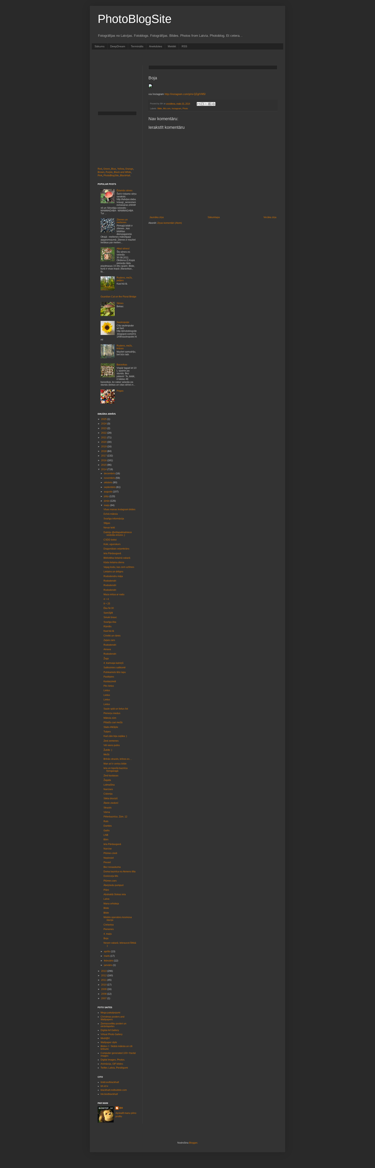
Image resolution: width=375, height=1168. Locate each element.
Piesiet (107, 862)
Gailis (107, 830)
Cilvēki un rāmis (112, 635)
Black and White (122, 172)
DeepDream (117, 46)
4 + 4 (106, 599)
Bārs (106, 839)
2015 (104, 465)
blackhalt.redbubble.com (114, 1090)
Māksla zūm (110, 718)
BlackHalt (125, 175)
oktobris (108, 482)
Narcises (108, 789)
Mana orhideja (111, 903)
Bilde (159, 108)
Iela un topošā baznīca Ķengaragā (116, 769)
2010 (104, 984)
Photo (185, 108)
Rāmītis (108, 626)
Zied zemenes (111, 740)
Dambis (108, 825)
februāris (109, 960)
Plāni (106, 890)
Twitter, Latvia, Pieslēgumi (114, 1067)
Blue (113, 168)
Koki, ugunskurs (112, 544)
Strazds (108, 807)
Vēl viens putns (112, 745)
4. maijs (108, 934)
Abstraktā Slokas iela (115, 894)
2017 (104, 455)
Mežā (106, 754)
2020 (104, 442)
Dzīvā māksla (111, 514)
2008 (104, 994)
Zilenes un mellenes (122, 221)
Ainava (107, 649)
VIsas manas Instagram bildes (119, 509)
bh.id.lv (104, 1086)
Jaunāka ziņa (156, 217)
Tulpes (107, 731)
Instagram (176, 108)
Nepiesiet (109, 858)
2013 (104, 971)
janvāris (108, 965)
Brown (101, 172)
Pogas (120, 390)
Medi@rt (105, 1038)
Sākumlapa (214, 217)
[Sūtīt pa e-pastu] (199, 104)
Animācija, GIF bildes (112, 1063)
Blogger (193, 1142)
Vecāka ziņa (269, 217)
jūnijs (107, 500)
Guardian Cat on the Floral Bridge (118, 296)
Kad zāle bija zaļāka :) (115, 736)
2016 (104, 460)
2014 (104, 469)
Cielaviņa (109, 924)
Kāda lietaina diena (114, 562)
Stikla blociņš (111, 798)
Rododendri (110, 580)
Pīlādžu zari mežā (113, 722)
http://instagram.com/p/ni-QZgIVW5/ (185, 94)
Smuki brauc (110, 617)
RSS (184, 46)
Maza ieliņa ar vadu (114, 594)
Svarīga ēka (110, 622)
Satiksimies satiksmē (115, 667)
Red (100, 168)
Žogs (106, 658)
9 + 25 (107, 603)
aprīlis (107, 951)
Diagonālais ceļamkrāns (116, 548)
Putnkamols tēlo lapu (115, 672)
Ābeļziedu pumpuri (114, 885)
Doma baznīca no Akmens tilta (120, 871)
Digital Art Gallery (110, 1030)
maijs (107, 505)
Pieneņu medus (112, 713)
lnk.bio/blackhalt (109, 1094)
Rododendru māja (113, 576)
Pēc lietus (109, 686)
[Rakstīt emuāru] (202, 104)
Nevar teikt (109, 527)
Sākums (99, 46)
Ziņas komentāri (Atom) (169, 223)
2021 (104, 437)
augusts (108, 491)
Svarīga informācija (114, 518)
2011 (104, 980)
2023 (104, 428)
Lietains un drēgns (113, 571)
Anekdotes (155, 46)
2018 (104, 451)
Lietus (107, 690)
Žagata (107, 780)
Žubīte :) (108, 750)
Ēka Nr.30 (109, 608)
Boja (106, 938)
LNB (106, 835)
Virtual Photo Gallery (111, 1034)
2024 (104, 423)
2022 (104, 432)
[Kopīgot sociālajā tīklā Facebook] (210, 104)
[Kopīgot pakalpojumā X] (206, 104)
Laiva (106, 899)
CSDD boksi (110, 539)
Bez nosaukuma (112, 867)
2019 (104, 446)
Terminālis (137, 46)
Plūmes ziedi (110, 853)
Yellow (120, 168)
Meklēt (172, 46)
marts (107, 956)
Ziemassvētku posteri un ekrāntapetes (113, 1025)
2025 (104, 419)
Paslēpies (109, 676)
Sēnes (120, 303)
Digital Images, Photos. (113, 1059)
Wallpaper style (109, 1042)
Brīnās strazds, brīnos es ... (118, 759)
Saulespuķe (123, 322)
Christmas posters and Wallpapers (112, 1018)
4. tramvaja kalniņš (113, 663)
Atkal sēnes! (123, 248)
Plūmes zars (110, 880)
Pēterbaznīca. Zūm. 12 (115, 816)
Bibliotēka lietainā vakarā (117, 558)
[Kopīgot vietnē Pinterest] (213, 104)
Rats (106, 821)
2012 (104, 975)
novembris (110, 478)
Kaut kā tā (109, 631)
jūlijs (106, 496)
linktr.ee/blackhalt (110, 1082)
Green (106, 168)
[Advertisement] (169, 57)
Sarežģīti (108, 612)
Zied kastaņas (111, 775)
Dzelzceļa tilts (111, 876)
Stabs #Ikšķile (111, 727)
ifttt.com (167, 108)
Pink (100, 175)
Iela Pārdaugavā (112, 553)
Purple (109, 172)
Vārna (107, 812)
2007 (104, 998)
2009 (104, 989)
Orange (129, 168)
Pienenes (109, 929)
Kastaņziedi (110, 681)
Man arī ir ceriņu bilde (115, 763)
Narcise (108, 848)
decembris (110, 473)
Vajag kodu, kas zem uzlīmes (119, 567)
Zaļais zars (109, 640)
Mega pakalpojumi (110, 1012)
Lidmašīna (109, 784)
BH (121, 1108)
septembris (110, 487)
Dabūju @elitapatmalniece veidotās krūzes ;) (118, 533)
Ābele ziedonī (111, 803)
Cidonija (108, 793)
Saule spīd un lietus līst (116, 708)
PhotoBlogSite (134, 18)
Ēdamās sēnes (124, 190)
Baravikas (122, 364)
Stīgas (107, 523)
